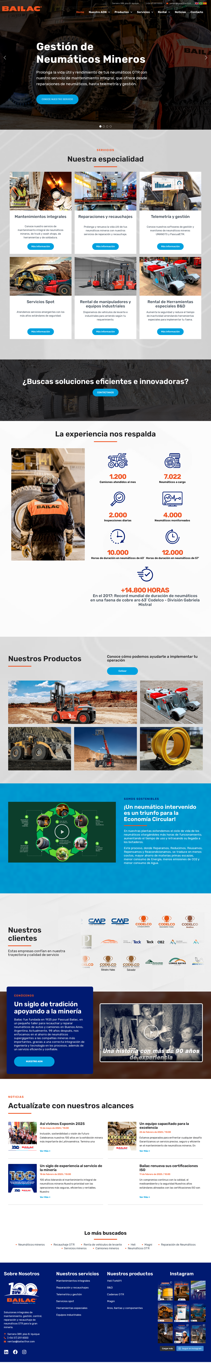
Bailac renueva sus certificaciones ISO (168, 1168)
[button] (4, 57)
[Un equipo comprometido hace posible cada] (181, 1291)
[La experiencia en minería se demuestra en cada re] (165, 1333)
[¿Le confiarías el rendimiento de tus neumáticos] (165, 1291)
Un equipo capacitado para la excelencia (164, 1125)
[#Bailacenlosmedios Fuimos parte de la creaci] (181, 1312)
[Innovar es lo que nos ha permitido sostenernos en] (198, 1312)
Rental (162, 12)
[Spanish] (205, 3)
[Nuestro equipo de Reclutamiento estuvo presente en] (198, 1291)
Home (80, 12)
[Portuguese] (201, 3)
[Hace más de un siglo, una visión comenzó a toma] (198, 1333)
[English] (197, 3)
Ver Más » (45, 1151)
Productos (122, 12)
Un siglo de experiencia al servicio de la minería (71, 1168)
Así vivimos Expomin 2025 (62, 1123)
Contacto (197, 12)
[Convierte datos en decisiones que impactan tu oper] (181, 1333)
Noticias (180, 12)
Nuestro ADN (98, 12)
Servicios (143, 12)
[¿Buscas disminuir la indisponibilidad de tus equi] (165, 1312)
